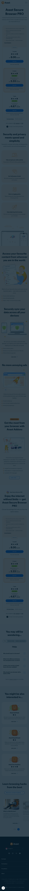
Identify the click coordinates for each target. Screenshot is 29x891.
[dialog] (14, 445)
